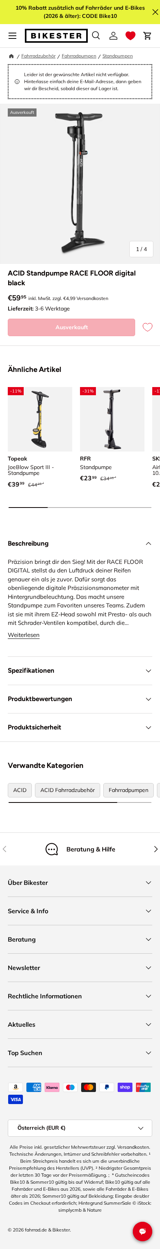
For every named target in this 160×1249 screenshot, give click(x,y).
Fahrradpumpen (79, 56)
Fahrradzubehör (38, 56)
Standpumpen (118, 56)
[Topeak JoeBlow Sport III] (40, 419)
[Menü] (12, 35)
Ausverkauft (72, 327)
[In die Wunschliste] (143, 327)
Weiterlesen (24, 634)
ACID (19, 790)
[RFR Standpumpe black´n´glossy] (112, 419)
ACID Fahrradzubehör (67, 790)
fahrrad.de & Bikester (47, 1230)
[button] (130, 35)
